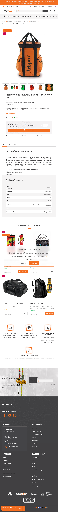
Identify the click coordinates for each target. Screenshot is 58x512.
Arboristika (34, 428)
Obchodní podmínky (37, 470)
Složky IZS (34, 443)
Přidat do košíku (30, 130)
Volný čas (34, 446)
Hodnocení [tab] (10, 145)
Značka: (10, 104)
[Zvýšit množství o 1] (49, 125)
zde (47, 256)
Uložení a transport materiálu (10, 473)
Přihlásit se (33, 380)
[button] (16, 267)
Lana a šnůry (6, 466)
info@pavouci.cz (13, 443)
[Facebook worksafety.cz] (4, 415)
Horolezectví (35, 440)
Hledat (45, 11)
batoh (50, 208)
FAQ (33, 460)
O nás (31, 6)
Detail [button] (51, 271)
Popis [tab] (4, 145)
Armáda (34, 437)
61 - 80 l (49, 200)
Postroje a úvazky (7, 463)
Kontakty (35, 6)
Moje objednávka (49, 6)
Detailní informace (10, 113)
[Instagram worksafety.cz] (14, 415)
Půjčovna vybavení (36, 486)
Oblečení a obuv (7, 470)
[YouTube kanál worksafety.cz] (9, 415)
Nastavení (29, 259)
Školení (34, 482)
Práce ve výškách (36, 431)
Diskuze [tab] (16, 145)
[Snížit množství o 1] (42, 125)
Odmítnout (23, 263)
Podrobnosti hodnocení (28, 102)
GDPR (33, 466)
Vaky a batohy (47, 191)
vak (47, 208)
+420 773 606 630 (12, 447)
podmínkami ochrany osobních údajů (48, 384)
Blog (33, 473)
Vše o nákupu (41, 6)
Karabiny (5, 460)
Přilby (4, 457)
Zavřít (50, 137)
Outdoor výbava (7, 476)
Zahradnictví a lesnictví (37, 434)
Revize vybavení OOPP (38, 479)
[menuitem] (11, 16)
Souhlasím (34, 263)
